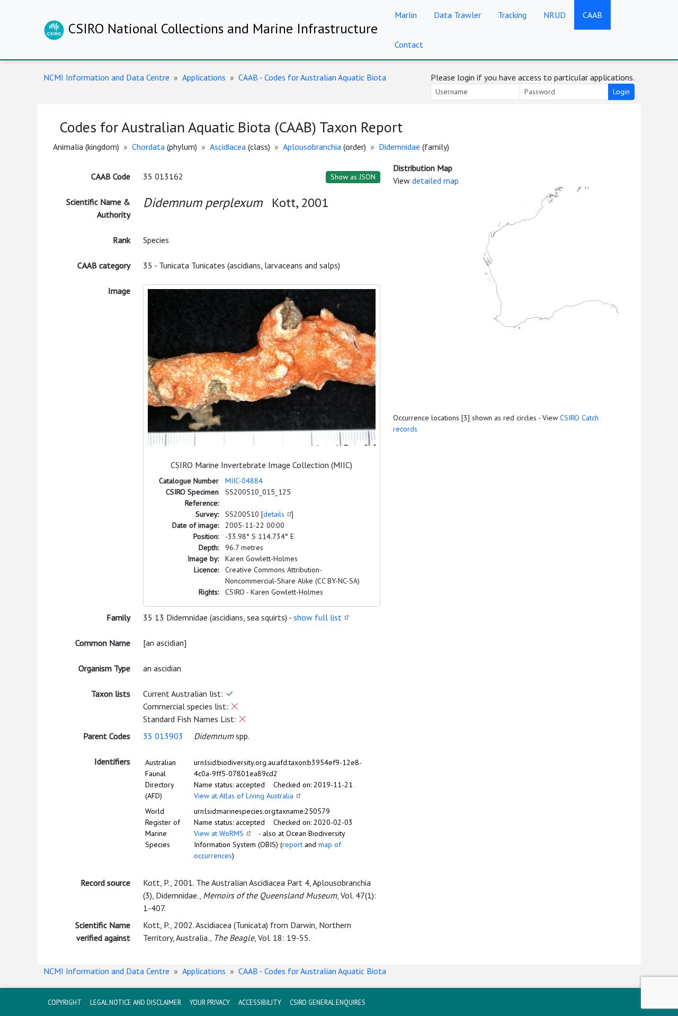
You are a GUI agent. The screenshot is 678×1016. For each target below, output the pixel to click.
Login (621, 91)
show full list (317, 617)
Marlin (406, 15)
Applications (204, 77)
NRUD (554, 15)
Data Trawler (457, 15)
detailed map (435, 180)
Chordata (148, 146)
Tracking (512, 15)
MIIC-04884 (244, 480)
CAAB (592, 15)
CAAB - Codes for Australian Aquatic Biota (312, 77)
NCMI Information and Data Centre (106, 77)
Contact (409, 44)
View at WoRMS (219, 833)
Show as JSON (353, 177)
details (273, 514)
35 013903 (163, 736)
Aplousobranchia (312, 146)
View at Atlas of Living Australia (243, 796)
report (292, 844)
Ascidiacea (228, 146)
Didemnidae (399, 146)
